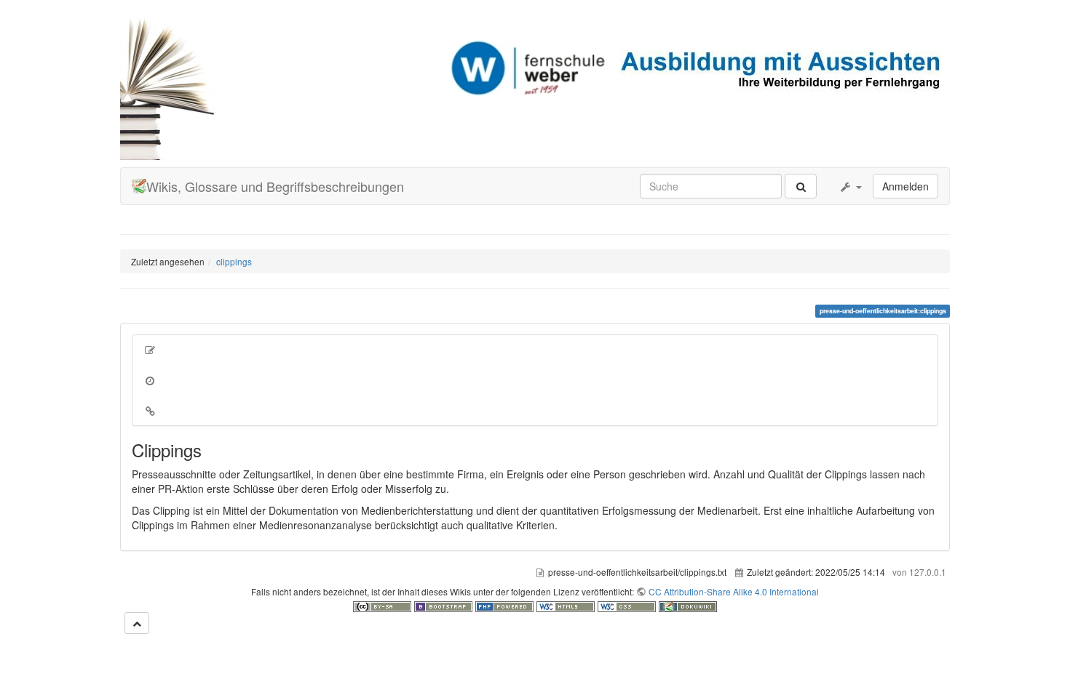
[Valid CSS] (628, 605)
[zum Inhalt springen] (136, 623)
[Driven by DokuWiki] (688, 605)
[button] (850, 186)
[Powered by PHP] (505, 605)
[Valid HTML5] (567, 605)
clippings (234, 261)
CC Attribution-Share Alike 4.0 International (734, 591)
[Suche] (801, 186)
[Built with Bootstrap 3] (444, 605)
